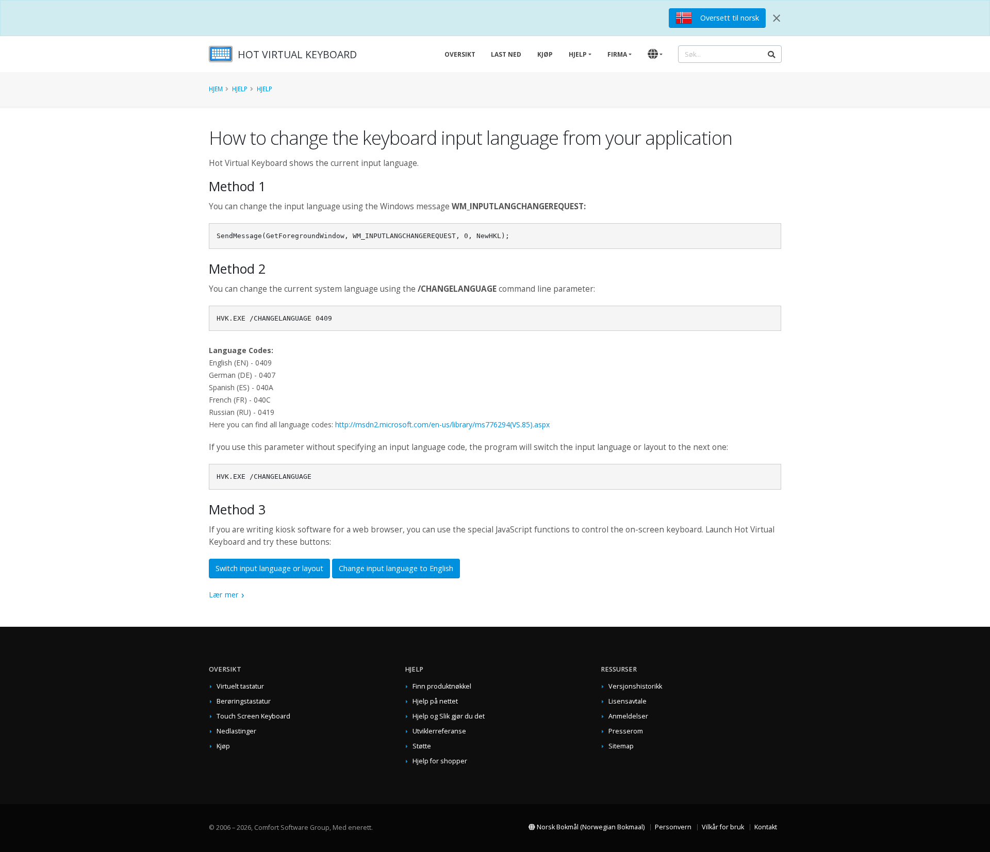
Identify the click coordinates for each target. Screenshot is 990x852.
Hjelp (578, 54)
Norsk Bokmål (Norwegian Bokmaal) (590, 827)
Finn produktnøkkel (441, 686)
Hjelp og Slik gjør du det (448, 716)
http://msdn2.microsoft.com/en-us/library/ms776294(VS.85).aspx (442, 424)
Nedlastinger (236, 731)
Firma (617, 54)
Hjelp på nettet (435, 701)
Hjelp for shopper (439, 761)
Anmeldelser (628, 716)
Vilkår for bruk (723, 827)
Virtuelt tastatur (240, 686)
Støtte (421, 746)
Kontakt (765, 827)
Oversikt (459, 54)
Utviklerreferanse (439, 731)
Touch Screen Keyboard (253, 716)
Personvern (673, 827)
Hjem (216, 89)
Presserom (625, 731)
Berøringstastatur (244, 701)
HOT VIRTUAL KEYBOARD (297, 54)
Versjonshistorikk (635, 686)
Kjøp (545, 54)
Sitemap (621, 746)
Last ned (506, 54)
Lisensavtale (627, 701)
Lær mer (224, 594)
